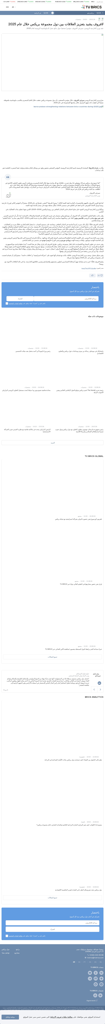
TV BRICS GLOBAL (94, 456)
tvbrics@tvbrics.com (95, 958)
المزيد (53, 443)
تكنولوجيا (82, 757)
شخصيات (78, 19)
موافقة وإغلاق (10, 1017)
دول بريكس (5, 949)
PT (85, 962)
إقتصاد (83, 822)
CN (90, 962)
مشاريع (17, 953)
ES (79, 962)
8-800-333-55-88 (96, 955)
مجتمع (80, 516)
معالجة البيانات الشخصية (15, 303)
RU (101, 962)
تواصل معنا (5, 953)
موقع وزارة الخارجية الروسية (89, 268)
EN (95, 962)
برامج (18, 949)
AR (74, 962)
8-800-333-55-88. (26, 1009)
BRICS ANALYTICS (94, 697)
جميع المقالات (52, 657)
